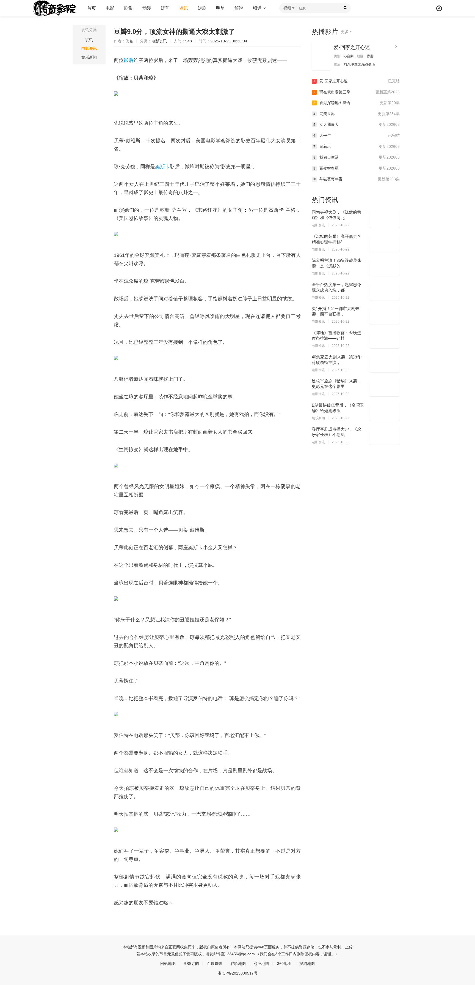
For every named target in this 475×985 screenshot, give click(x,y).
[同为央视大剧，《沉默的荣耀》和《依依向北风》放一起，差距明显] (384, 218)
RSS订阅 (191, 963)
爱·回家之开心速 (352, 47)
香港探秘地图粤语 (356, 102)
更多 (345, 31)
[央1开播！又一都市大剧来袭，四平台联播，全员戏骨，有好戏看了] (384, 315)
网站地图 (168, 963)
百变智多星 (356, 168)
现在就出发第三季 (356, 92)
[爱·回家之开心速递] (321, 55)
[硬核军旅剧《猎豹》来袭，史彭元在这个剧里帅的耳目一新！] (384, 387)
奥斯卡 (162, 166)
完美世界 (356, 113)
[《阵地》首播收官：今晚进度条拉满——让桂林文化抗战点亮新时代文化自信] (384, 339)
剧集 (128, 8)
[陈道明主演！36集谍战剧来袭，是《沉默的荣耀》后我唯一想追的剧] (384, 267)
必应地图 (261, 963)
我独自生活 (356, 157)
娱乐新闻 (89, 57)
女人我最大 (356, 124)
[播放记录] (439, 8)
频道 (258, 8)
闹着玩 (356, 146)
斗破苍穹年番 (356, 179)
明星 (220, 8)
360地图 (284, 963)
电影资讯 (89, 48)
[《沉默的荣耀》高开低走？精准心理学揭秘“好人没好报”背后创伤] (384, 243)
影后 (129, 60)
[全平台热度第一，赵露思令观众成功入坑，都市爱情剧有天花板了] (384, 291)
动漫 (146, 8)
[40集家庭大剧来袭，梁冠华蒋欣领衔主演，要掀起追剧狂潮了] (384, 363)
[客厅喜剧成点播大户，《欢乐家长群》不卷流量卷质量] (384, 435)
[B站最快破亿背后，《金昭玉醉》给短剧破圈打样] (384, 411)
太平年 (356, 135)
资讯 (183, 8)
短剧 (202, 8)
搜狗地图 (307, 963)
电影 (110, 8)
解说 (238, 8)
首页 (91, 8)
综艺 (165, 8)
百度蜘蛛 (214, 963)
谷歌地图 (238, 963)
